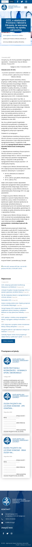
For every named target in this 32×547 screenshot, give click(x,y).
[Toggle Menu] (25, 7)
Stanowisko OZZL (6, 300)
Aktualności (15, 35)
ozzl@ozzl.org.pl (10, 522)
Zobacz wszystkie (8, 341)
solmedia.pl (28, 544)
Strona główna (7, 35)
